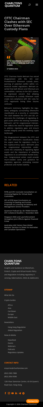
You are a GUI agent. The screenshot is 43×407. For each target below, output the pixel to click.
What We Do (9, 295)
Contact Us (33, 401)
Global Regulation (15, 330)
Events (10, 343)
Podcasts (11, 349)
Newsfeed (12, 340)
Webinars (12, 346)
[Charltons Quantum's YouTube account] (12, 393)
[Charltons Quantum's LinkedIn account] (16, 393)
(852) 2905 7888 (10, 373)
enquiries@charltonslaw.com (16, 368)
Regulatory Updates (16, 352)
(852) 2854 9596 (10, 376)
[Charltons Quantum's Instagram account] (9, 393)
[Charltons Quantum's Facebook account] (5, 393)
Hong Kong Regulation (17, 327)
